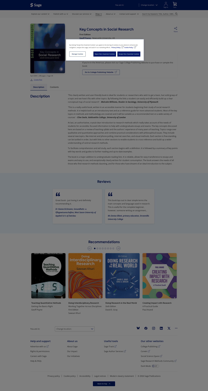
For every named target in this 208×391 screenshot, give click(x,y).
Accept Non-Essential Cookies (129, 54)
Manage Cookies (77, 54)
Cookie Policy (128, 47)
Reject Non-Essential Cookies (105, 54)
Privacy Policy (116, 47)
